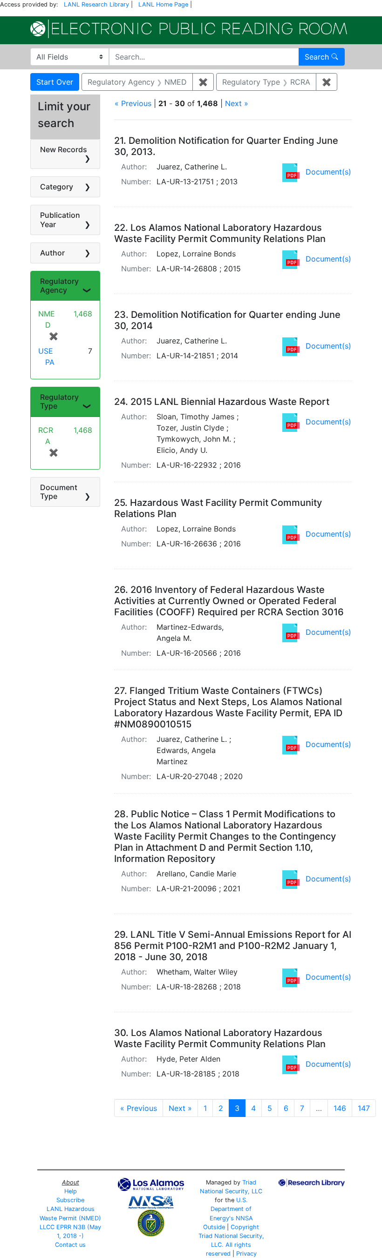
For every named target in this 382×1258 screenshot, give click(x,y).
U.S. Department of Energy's (231, 1209)
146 (340, 1108)
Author (52, 252)
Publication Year (60, 219)
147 (364, 1108)
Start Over (54, 82)
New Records (63, 149)
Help (70, 1191)
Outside (214, 1227)
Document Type (58, 492)
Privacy (246, 1253)
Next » (236, 103)
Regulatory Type (59, 401)
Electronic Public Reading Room (188, 28)
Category (56, 186)
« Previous (133, 103)
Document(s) (328, 171)
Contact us (70, 1244)
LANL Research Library (96, 4)
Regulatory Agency (59, 285)
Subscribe (70, 1200)
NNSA (244, 1218)
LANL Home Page (163, 4)
